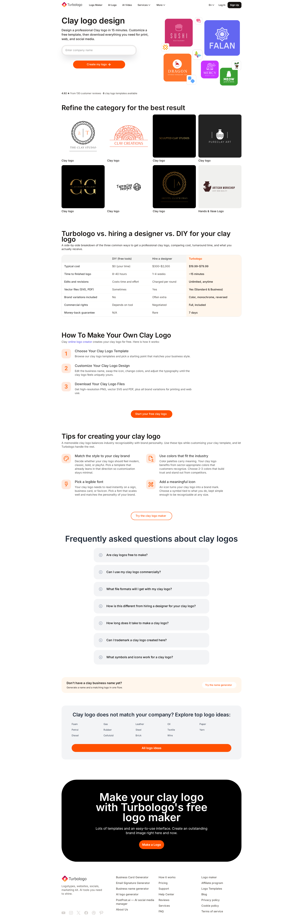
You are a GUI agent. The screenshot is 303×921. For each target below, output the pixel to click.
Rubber (108, 730)
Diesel (75, 735)
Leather (140, 724)
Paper (202, 724)
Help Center (166, 894)
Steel (138, 730)
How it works (167, 877)
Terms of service (212, 911)
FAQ (161, 911)
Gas (106, 724)
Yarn (202, 730)
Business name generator (132, 888)
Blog (204, 894)
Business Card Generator (132, 877)
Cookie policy (210, 905)
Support (164, 888)
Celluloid (108, 735)
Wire (170, 735)
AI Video (127, 5)
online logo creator (80, 341)
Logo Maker (95, 5)
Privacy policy (210, 900)
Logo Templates (211, 888)
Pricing (163, 883)
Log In (222, 5)
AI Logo (112, 5)
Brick (138, 735)
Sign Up (234, 5)
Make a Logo (151, 844)
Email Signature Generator (133, 883)
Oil (168, 724)
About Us (122, 909)
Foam (75, 724)
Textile (171, 730)
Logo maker (209, 877)
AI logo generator (127, 894)
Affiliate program (212, 883)
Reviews (164, 900)
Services (164, 905)
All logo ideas (151, 748)
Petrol (75, 730)
